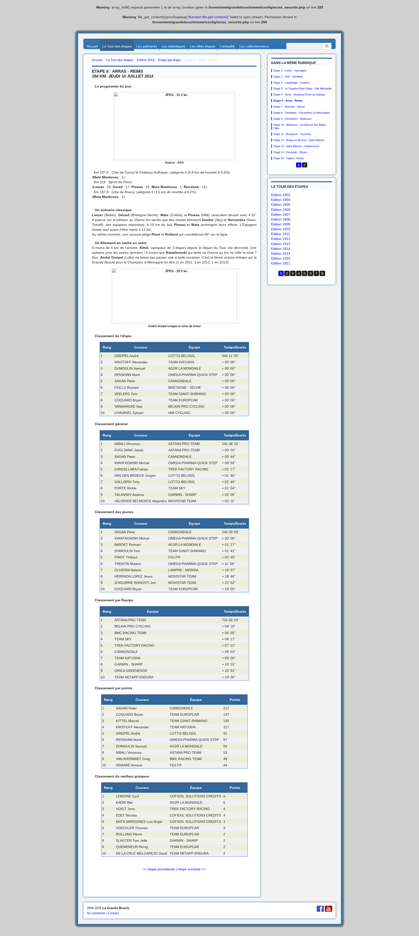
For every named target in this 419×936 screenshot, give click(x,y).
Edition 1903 (280, 195)
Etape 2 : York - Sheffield (288, 76)
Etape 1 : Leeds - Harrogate (290, 70)
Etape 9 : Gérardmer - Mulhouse (293, 118)
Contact (113, 913)
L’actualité (227, 46)
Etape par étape (169, 60)
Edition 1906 (280, 210)
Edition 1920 (280, 258)
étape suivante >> (191, 869)
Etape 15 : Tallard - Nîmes (289, 158)
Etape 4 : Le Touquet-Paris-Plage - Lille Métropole (302, 88)
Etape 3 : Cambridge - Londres (292, 82)
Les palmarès (146, 46)
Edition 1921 (280, 263)
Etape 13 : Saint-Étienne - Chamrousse (296, 146)
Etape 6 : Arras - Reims (288, 100)
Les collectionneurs (254, 46)
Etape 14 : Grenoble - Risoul (290, 152)
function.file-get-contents (208, 17)
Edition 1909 (280, 224)
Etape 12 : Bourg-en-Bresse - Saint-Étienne (299, 140)
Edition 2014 (145, 60)
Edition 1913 (280, 244)
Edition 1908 (280, 219)
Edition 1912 (280, 239)
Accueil (92, 46)
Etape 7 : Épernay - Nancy (289, 106)
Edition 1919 (280, 253)
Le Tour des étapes (117, 46)
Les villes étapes (202, 46)
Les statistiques (173, 46)
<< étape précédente (159, 869)
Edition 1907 (280, 214)
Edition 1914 (280, 249)
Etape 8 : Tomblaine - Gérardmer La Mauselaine (302, 112)
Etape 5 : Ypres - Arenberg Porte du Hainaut (299, 94)
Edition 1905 (280, 204)
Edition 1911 (280, 234)
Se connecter (96, 913)
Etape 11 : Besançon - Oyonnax (292, 134)
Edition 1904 (280, 200)
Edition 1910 (280, 229)
